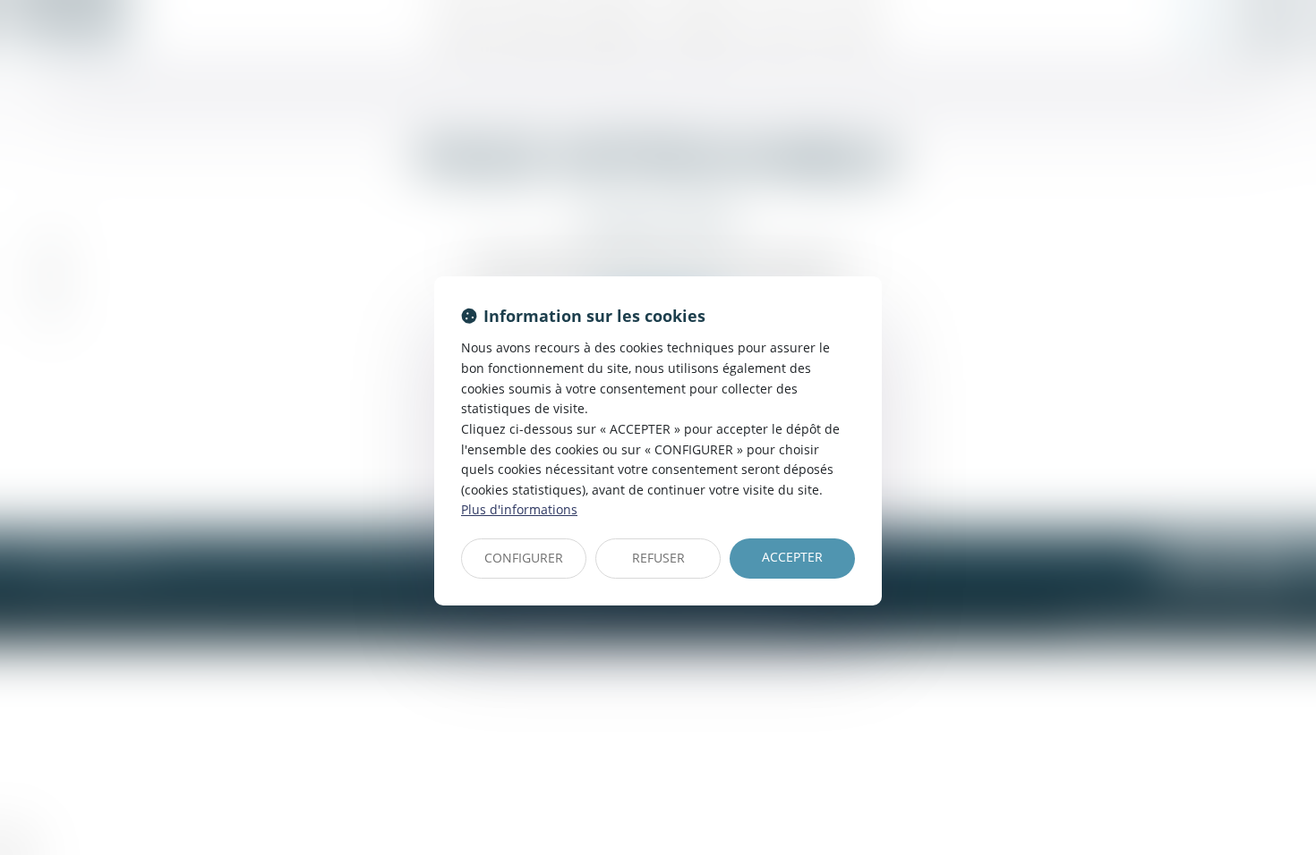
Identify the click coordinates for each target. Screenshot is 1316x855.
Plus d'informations (519, 509)
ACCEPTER (792, 556)
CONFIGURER (523, 557)
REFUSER (658, 557)
